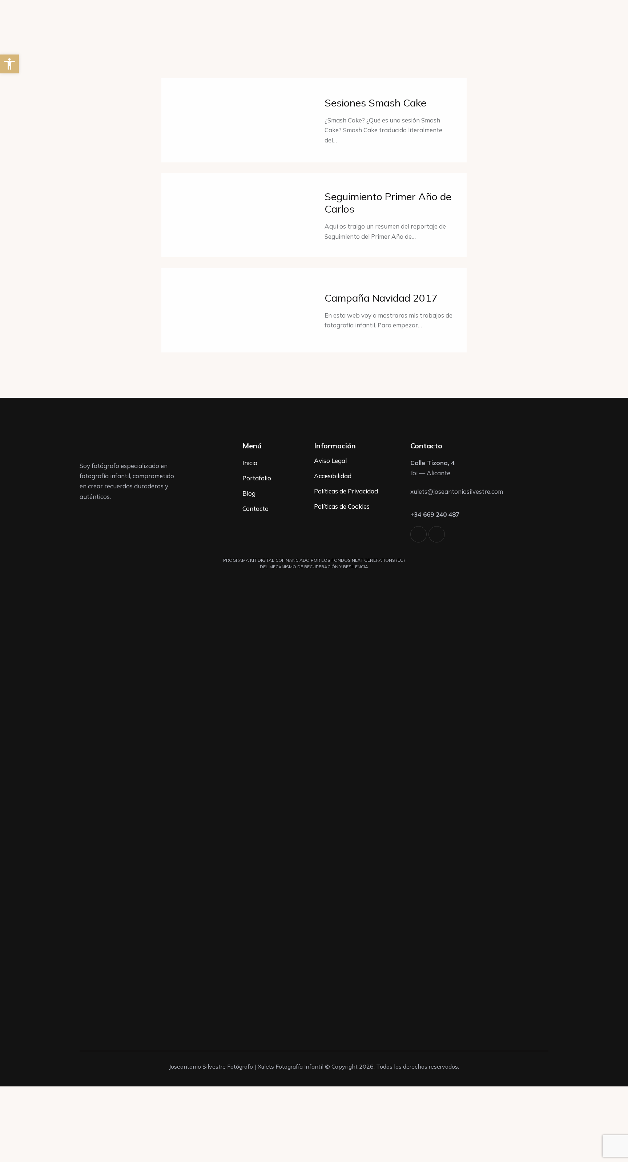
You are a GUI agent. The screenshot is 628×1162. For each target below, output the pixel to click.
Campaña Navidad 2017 (381, 298)
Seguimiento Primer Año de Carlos (388, 202)
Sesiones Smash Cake (375, 103)
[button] (9, 64)
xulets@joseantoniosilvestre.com (456, 491)
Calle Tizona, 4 (432, 463)
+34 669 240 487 (434, 514)
